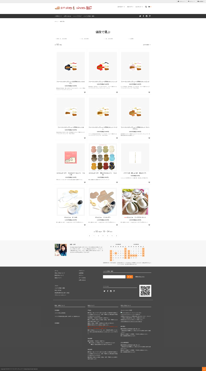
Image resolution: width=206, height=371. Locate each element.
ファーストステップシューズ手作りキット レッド (103, 81)
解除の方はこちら (140, 276)
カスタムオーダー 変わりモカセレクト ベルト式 (103, 173)
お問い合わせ (67, 16)
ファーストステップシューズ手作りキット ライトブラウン (135, 128)
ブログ (56, 285)
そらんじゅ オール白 (70, 217)
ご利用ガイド (58, 16)
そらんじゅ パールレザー (103, 217)
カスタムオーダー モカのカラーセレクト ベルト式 (71, 173)
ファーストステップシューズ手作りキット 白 (71, 127)
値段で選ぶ (62, 21)
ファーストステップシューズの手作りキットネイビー (71, 82)
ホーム (56, 21)
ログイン (191, 1)
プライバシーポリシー (60, 295)
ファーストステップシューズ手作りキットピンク (135, 81)
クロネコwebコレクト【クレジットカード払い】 (131, 321)
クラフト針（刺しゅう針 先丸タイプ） (135, 173)
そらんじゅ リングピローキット (136, 217)
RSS (56, 290)
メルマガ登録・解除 (88, 16)
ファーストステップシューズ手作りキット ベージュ (103, 128)
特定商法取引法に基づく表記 (62, 292)
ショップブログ (77, 16)
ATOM (59, 290)
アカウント (181, 1)
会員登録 (201, 1)
